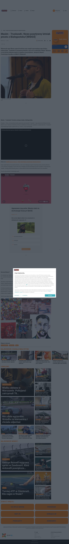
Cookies (21, 292)
